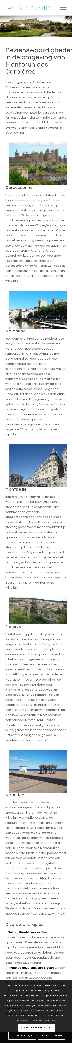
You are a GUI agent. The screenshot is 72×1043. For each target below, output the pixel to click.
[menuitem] (61, 7)
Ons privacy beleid (51, 1035)
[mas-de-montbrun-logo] (29, 7)
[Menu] (61, 7)
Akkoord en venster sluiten (36, 1027)
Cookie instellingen (22, 1035)
